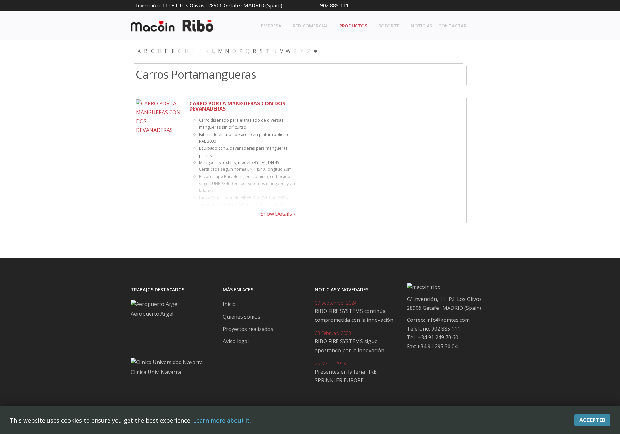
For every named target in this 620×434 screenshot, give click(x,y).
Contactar (453, 26)
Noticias (421, 26)
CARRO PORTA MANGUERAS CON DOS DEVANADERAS (237, 106)
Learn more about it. (222, 420)
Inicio (229, 304)
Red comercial (310, 26)
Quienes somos (241, 316)
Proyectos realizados (248, 328)
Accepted (592, 420)
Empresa (271, 26)
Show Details (276, 213)
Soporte (388, 26)
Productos (353, 26)
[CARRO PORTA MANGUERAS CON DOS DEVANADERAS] (160, 134)
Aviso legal (236, 341)
